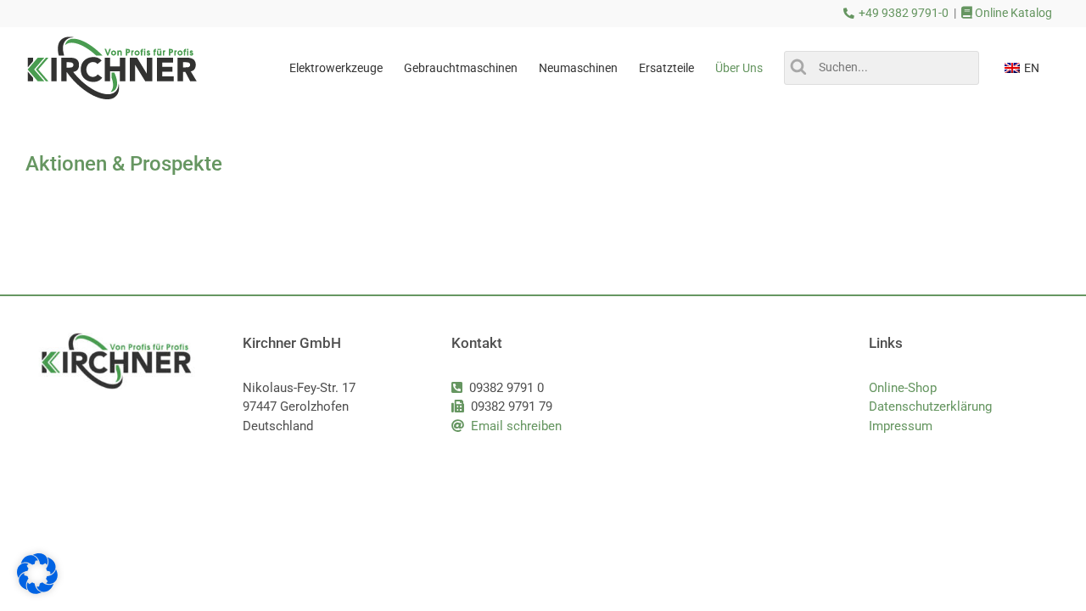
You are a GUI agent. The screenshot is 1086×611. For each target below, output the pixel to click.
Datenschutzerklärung (930, 406)
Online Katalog (1012, 13)
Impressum (900, 426)
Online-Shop (903, 387)
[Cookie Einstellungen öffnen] (37, 589)
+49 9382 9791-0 (904, 13)
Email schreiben (516, 426)
